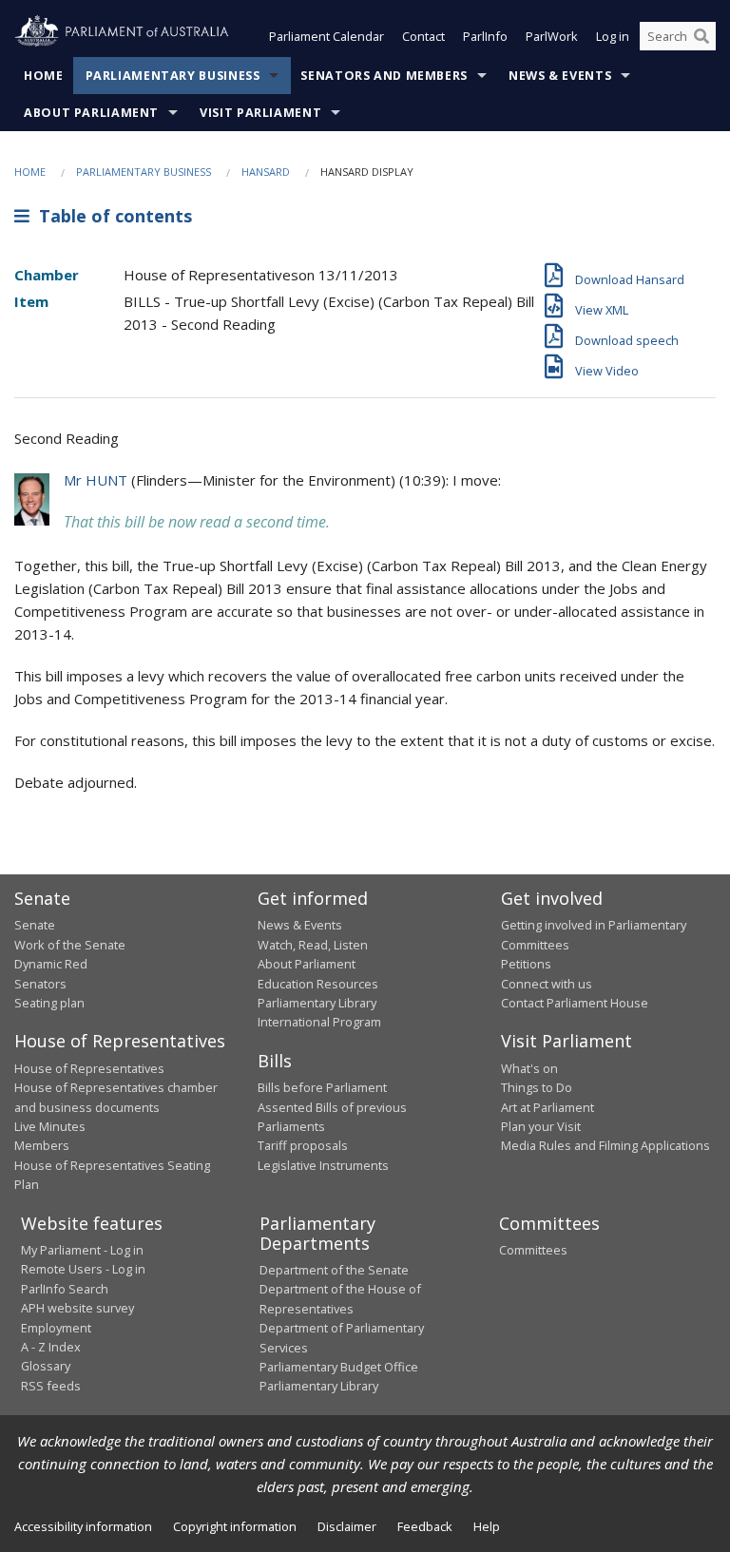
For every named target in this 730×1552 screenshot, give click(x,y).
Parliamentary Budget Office (338, 1366)
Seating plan (49, 1002)
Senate (34, 924)
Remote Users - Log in (83, 1268)
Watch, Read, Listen (313, 944)
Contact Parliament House (574, 1002)
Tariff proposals (303, 1145)
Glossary (45, 1365)
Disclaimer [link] (346, 1526)
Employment (56, 1327)
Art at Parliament (547, 1107)
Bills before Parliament (322, 1087)
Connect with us (546, 983)
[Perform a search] (701, 36)
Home (44, 75)
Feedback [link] (424, 1526)
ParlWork (552, 36)
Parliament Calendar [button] (326, 36)
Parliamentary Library (317, 1002)
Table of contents (110, 215)
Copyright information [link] (235, 1526)
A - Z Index (51, 1346)
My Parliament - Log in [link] (82, 1249)
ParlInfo (485, 36)
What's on (529, 1068)
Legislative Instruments (323, 1165)
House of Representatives (89, 1068)
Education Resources (318, 983)
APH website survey (77, 1307)
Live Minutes (50, 1126)
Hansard (265, 171)
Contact (423, 36)
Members (41, 1145)
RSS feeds (51, 1385)
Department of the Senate (334, 1269)
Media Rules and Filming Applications (605, 1145)
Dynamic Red (50, 963)
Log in (612, 36)
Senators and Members (384, 75)
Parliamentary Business (173, 75)
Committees (533, 1249)
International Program (319, 1021)
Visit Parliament (260, 113)
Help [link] (486, 1526)
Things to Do (536, 1087)
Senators (40, 983)
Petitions (526, 963)
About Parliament (91, 113)
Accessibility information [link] (83, 1526)
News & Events (560, 75)
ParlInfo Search (64, 1288)
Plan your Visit (541, 1126)
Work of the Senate (69, 944)
